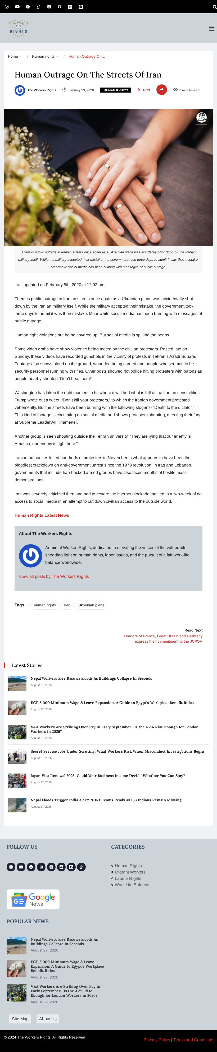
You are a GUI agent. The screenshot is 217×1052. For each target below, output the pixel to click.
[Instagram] (7, 7)
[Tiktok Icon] (38, 7)
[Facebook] (28, 7)
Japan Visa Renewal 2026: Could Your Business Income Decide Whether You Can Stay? (108, 775)
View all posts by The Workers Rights (54, 576)
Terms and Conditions (193, 1039)
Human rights (43, 56)
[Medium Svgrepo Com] (70, 7)
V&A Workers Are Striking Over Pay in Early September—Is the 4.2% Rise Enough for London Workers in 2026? (114, 729)
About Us (48, 1019)
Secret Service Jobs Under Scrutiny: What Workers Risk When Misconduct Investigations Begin (118, 751)
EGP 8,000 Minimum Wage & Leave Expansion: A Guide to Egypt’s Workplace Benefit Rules (112, 702)
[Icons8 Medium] (41, 867)
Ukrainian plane (91, 605)
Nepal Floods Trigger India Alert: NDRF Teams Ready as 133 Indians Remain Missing (107, 800)
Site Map (20, 1019)
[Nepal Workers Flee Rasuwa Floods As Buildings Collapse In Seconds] (17, 683)
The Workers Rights (41, 90)
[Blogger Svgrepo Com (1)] (81, 7)
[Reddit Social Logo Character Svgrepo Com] (60, 7)
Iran (67, 605)
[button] (211, 28)
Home (13, 56)
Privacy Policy (156, 1039)
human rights (45, 605)
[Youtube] (17, 7)
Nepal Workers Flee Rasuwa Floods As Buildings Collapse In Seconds (92, 678)
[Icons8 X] (49, 7)
